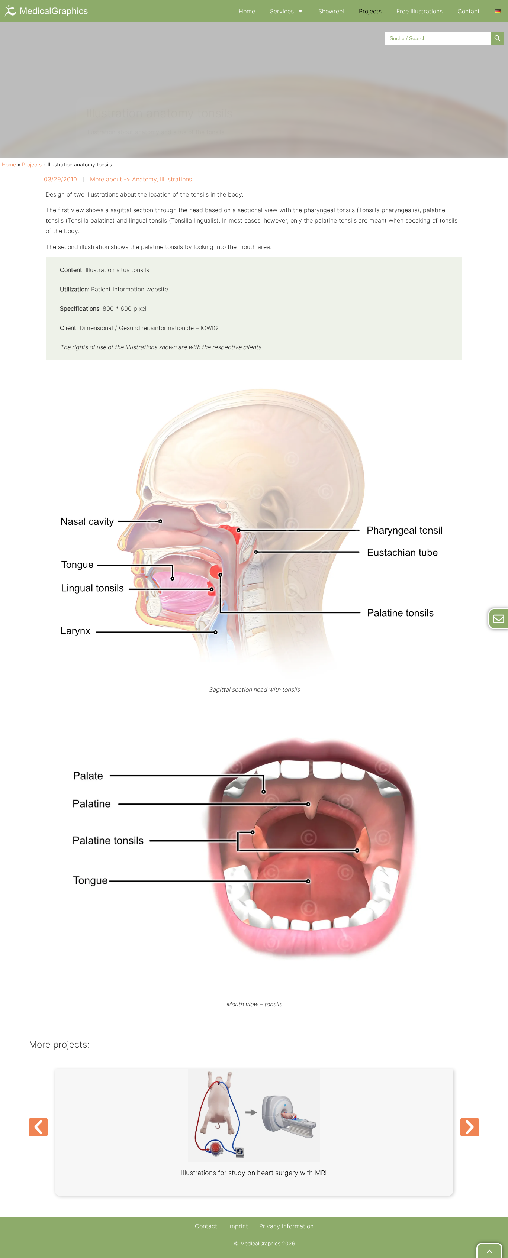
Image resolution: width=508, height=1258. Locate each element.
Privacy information (286, 1226)
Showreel (331, 11)
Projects (370, 11)
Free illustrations (419, 11)
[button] (38, 1127)
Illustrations (176, 179)
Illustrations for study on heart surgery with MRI (254, 1173)
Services (282, 11)
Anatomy (144, 179)
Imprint (238, 1226)
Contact (468, 11)
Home (247, 11)
